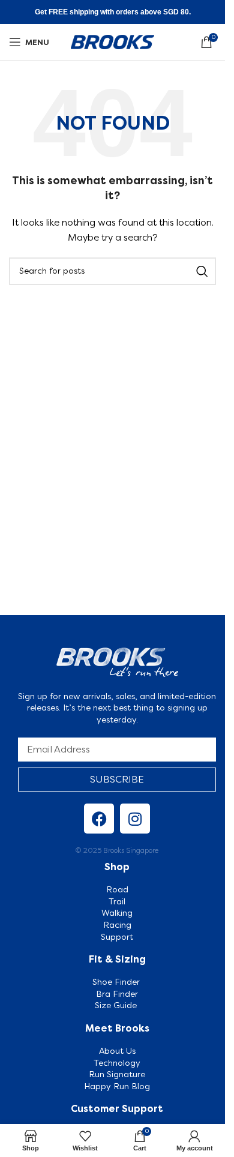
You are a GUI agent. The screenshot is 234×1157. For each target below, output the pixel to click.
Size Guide (117, 1005)
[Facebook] (99, 819)
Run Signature (117, 1074)
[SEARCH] (202, 271)
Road (117, 889)
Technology (117, 1063)
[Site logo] (113, 41)
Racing (117, 925)
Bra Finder (117, 994)
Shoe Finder (117, 982)
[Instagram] (135, 819)
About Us (117, 1051)
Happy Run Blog (117, 1086)
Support (117, 937)
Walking (117, 913)
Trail (117, 901)
